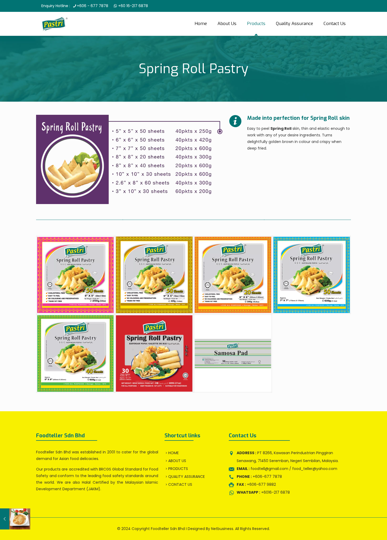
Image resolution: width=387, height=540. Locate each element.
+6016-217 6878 (263, 492)
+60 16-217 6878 (132, 5)
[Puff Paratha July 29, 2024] (15, 518)
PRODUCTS (178, 468)
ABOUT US (177, 460)
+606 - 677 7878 (92, 5)
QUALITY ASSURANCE (186, 476)
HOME (173, 452)
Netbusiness (222, 528)
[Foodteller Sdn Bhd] (54, 24)
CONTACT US (180, 484)
